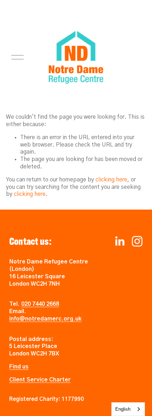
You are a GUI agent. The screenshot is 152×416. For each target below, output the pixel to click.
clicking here (111, 179)
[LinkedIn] (119, 241)
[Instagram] (137, 241)
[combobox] (128, 409)
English (122, 409)
